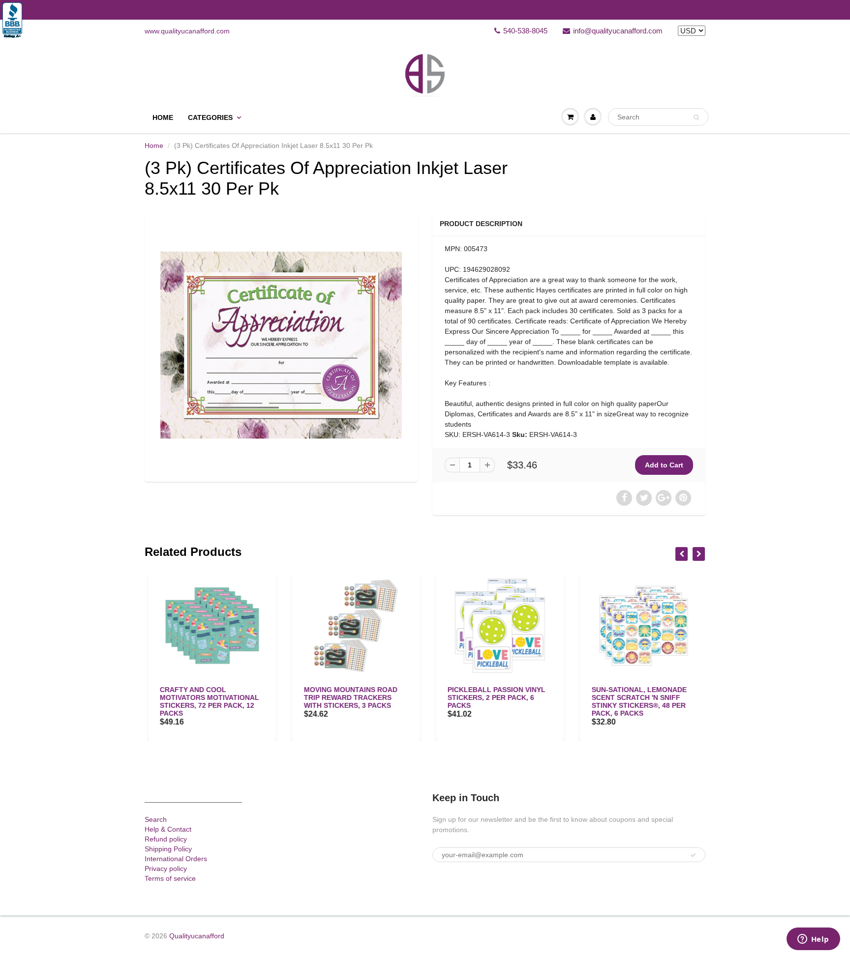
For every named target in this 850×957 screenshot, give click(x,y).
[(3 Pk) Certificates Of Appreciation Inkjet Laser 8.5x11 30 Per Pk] (281, 345)
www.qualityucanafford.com (187, 31)
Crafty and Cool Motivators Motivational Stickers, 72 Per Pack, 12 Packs (206, 701)
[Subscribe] (693, 855)
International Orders (176, 859)
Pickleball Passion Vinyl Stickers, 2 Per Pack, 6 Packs (494, 697)
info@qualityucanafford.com (618, 31)
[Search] (696, 117)
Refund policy (166, 839)
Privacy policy (166, 868)
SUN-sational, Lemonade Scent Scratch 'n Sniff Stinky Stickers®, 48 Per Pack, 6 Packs (636, 701)
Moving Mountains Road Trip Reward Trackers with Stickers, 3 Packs (348, 697)
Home (162, 117)
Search (156, 819)
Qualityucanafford (196, 936)
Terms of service (170, 878)
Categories (210, 117)
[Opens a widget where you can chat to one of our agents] (813, 940)
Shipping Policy (168, 849)
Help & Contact (168, 829)
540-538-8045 (525, 31)
